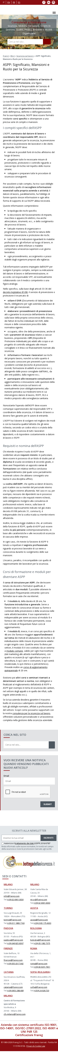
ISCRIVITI (48, 846)
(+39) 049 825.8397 (15, 952)
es (19, 2)
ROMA (33, 957)
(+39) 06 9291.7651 (42, 975)
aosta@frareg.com (39, 928)
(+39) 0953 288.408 (15, 999)
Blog (13, 65)
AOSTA (34, 916)
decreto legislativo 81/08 (15, 301)
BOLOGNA (36, 937)
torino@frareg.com (12, 928)
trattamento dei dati (24, 852)
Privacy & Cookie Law (35, 1055)
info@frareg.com (11, 905)
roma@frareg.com (38, 972)
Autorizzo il (9, 852)
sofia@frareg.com (38, 996)
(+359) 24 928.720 (41, 999)
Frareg (6, 65)
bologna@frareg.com (40, 948)
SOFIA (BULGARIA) (40, 980)
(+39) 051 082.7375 (42, 952)
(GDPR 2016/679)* (42, 852)
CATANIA (9, 980)
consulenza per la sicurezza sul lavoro (31, 722)
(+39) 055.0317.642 (15, 972)
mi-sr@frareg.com (38, 908)
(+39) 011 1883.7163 (16, 932)
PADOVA (8, 937)
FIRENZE (8, 957)
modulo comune (14, 659)
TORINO (8, 916)
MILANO (8, 893)
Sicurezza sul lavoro (25, 65)
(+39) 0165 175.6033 (42, 932)
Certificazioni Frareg (29, 1044)
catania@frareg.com (13, 996)
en (8, 2)
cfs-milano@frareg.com (15, 1023)
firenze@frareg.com (13, 969)
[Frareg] (8, 14)
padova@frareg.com (13, 948)
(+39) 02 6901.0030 (15, 908)
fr (14, 2)
